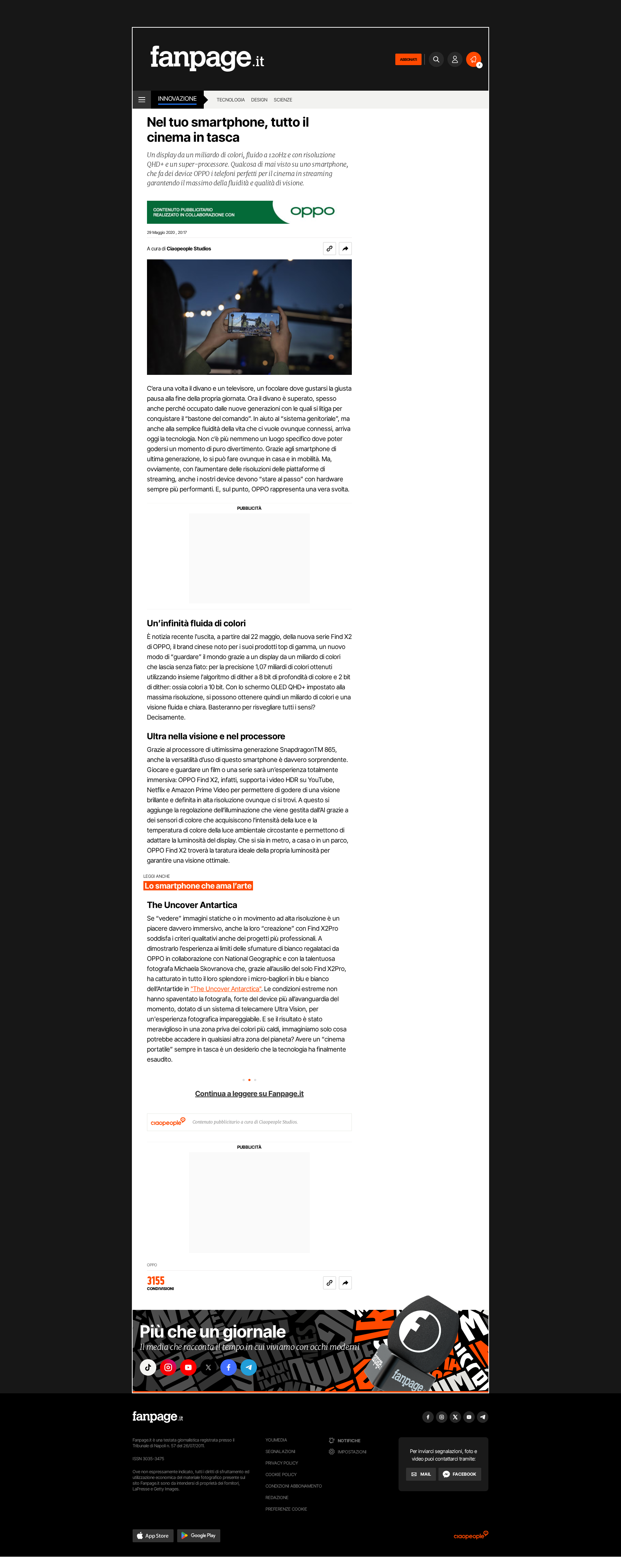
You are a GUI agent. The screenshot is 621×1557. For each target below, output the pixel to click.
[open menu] (142, 100)
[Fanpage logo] (198, 59)
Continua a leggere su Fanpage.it (249, 1093)
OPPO (152, 1265)
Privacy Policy (282, 1463)
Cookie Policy (281, 1474)
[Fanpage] (158, 1417)
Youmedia (276, 1440)
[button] (345, 248)
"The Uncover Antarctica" (225, 989)
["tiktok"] (148, 1367)
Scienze (283, 100)
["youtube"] (188, 1367)
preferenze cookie (286, 1509)
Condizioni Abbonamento (294, 1486)
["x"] (208, 1367)
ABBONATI (408, 59)
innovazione (177, 98)
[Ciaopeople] (471, 1537)
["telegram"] (248, 1367)
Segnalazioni (280, 1451)
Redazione (277, 1497)
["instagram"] (168, 1367)
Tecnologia (231, 100)
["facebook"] (228, 1367)
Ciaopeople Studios (189, 248)
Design (259, 100)
